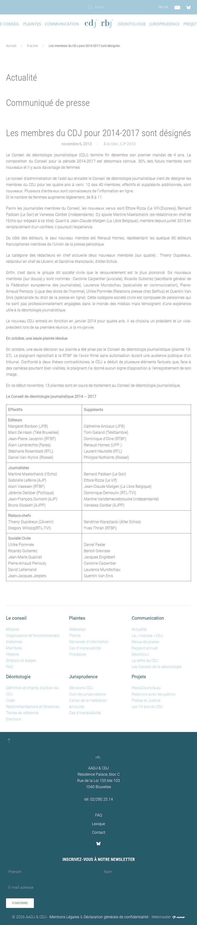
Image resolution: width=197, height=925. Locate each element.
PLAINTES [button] (32, 24)
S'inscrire (20, 903)
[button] (9, 740)
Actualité (139, 629)
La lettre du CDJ (145, 660)
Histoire (12, 654)
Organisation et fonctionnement (33, 635)
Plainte (75, 635)
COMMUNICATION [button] (62, 24)
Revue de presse (145, 642)
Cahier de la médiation (88, 700)
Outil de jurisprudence (87, 694)
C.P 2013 (127, 144)
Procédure (77, 654)
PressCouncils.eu (146, 688)
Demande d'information (89, 642)
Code (10, 700)
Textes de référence (22, 713)
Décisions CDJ (81, 688)
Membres (14, 648)
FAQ (9, 667)
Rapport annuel (145, 648)
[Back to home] (98, 24)
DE (166, 7)
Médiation (77, 629)
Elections (13, 719)
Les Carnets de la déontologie (156, 667)
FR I (161, 7)
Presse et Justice (146, 700)
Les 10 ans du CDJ (147, 706)
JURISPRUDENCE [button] (164, 24)
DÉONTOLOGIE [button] (132, 24)
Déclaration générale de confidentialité (116, 917)
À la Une (110, 144)
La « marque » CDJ (147, 635)
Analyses (76, 706)
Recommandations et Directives (33, 706)
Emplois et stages (21, 660)
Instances (14, 642)
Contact (98, 832)
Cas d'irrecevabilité (85, 648)
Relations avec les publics (153, 694)
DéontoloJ (140, 654)
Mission (12, 629)
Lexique (98, 824)
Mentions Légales (64, 917)
